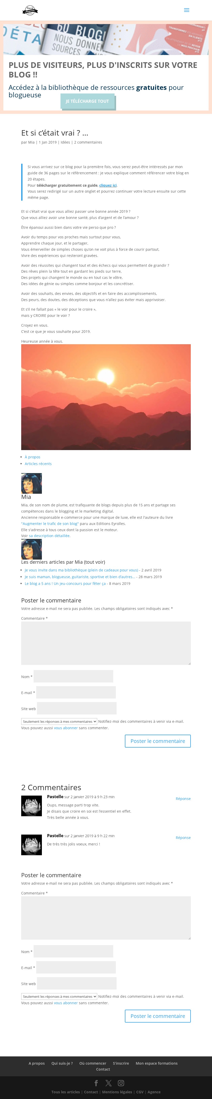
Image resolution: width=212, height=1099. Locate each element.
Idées (65, 142)
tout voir (94, 562)
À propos (32, 456)
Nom (27, 676)
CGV (139, 1091)
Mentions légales (117, 1091)
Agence (154, 1091)
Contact (103, 1069)
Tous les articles (65, 1091)
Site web (28, 708)
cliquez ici (108, 185)
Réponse (183, 798)
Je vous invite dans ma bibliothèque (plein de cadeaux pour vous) (81, 570)
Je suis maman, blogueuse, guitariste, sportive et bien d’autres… (80, 576)
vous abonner (66, 727)
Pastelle (55, 796)
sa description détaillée (49, 535)
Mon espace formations (157, 1063)
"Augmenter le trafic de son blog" (50, 523)
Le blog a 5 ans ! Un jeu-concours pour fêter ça (65, 583)
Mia (31, 142)
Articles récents (38, 463)
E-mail (28, 692)
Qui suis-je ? (62, 1063)
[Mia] (31, 490)
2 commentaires (88, 142)
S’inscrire (121, 1063)
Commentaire (34, 618)
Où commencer (92, 1063)
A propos (37, 1063)
